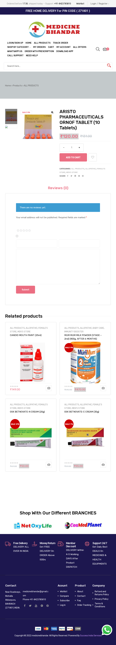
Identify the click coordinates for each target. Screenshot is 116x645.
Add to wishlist (93, 157)
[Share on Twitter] (71, 176)
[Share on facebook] (67, 176)
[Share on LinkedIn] (75, 176)
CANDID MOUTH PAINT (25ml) (26, 335)
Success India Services (91, 635)
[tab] (58, 188)
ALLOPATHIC (90, 169)
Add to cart (73, 157)
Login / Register (98, 3)
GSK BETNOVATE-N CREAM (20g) (27, 411)
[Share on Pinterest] (83, 176)
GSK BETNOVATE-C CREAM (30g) (81, 411)
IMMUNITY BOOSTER (74, 331)
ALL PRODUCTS (77, 169)
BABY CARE (98, 328)
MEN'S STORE (72, 172)
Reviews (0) (58, 188)
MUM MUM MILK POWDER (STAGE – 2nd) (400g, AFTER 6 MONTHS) (83, 337)
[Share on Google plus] (79, 176)
